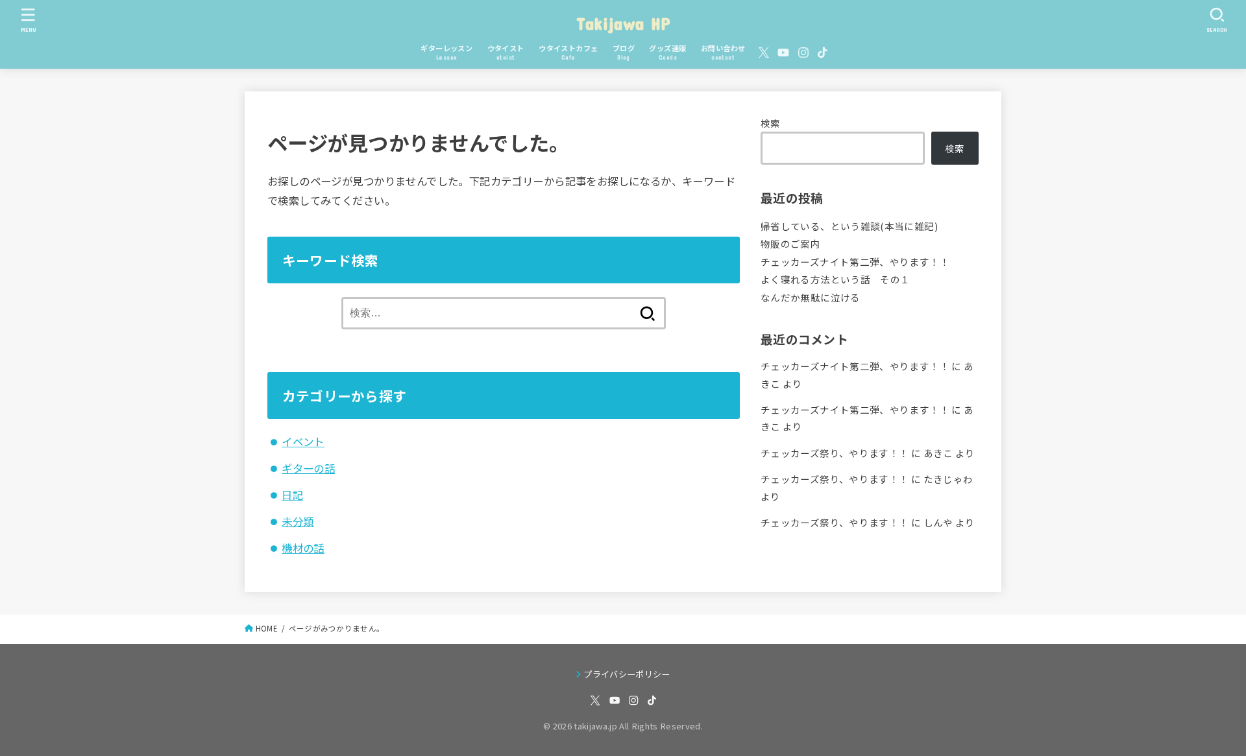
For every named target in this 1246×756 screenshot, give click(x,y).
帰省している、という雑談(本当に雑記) (849, 226)
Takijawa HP (623, 23)
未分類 (297, 521)
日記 (292, 494)
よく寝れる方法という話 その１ (835, 279)
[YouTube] (783, 52)
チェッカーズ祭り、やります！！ (835, 453)
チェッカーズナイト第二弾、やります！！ (855, 261)
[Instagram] (803, 52)
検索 (771, 123)
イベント (303, 441)
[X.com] (764, 52)
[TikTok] (822, 52)
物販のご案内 (790, 243)
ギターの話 (308, 468)
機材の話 (303, 548)
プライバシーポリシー (626, 674)
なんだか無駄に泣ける (811, 297)
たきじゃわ (948, 479)
